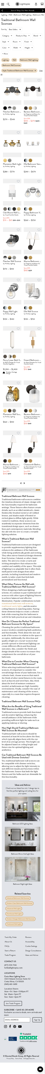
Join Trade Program (13, 1003)
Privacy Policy (10, 1059)
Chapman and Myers (32, 114)
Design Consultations (33, 950)
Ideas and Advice (31, 955)
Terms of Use (18, 1059)
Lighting (4, 14)
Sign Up (37, 1019)
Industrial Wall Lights (14, 908)
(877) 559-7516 (10, 965)
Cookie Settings (31, 946)
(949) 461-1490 (10, 984)
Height (27, 47)
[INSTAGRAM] (5, 1026)
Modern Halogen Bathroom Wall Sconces (20, 919)
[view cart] (42, 4)
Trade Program (10, 955)
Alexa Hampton (30, 362)
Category (5, 35)
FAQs (7, 946)
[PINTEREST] (14, 1026)
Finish (26, 41)
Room (15, 41)
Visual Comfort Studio (30, 115)
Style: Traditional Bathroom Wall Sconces (18, 70)
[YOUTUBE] (20, 1026)
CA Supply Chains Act (29, 1059)
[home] (22, 6)
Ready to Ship (21, 35)
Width (15, 47)
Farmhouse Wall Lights (14, 913)
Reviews (28, 937)
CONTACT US (10, 961)
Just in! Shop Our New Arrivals (22, 10)
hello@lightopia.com (13, 968)
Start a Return (10, 950)
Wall (10, 14)
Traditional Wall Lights (14, 924)
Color (4, 47)
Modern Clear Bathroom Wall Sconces (19, 903)
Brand (35, 35)
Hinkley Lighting (10, 114)
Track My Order (11, 937)
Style (4, 41)
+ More (5, 53)
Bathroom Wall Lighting (22, 14)
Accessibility (29, 941)
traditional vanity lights (12, 606)
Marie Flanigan (9, 362)
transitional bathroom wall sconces (17, 603)
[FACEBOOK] (10, 1026)
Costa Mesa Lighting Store (14, 976)
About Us (8, 941)
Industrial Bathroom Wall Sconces (18, 898)
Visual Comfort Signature (11, 363)
